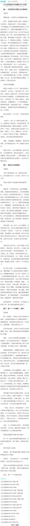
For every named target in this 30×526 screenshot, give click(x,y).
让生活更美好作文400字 (8, 516)
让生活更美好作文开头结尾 (9, 502)
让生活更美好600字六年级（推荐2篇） (12, 493)
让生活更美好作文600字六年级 (10, 484)
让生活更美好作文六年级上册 (9, 481)
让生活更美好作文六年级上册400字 (11, 505)
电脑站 (17, 525)
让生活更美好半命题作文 (8, 519)
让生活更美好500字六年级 (8, 487)
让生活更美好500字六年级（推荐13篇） (13, 499)
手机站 (12, 525)
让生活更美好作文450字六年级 (10, 513)
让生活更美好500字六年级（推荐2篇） (12, 490)
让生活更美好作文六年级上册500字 (11, 496)
